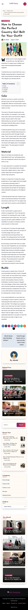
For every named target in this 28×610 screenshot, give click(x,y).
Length (5, 89)
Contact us (14, 603)
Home (3, 603)
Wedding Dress (7, 495)
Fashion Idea (6, 483)
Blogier (22, 598)
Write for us (14, 607)
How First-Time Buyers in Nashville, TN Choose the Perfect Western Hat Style (12, 380)
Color (4, 86)
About (8, 603)
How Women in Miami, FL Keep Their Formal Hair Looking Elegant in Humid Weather (13, 396)
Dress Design (6, 480)
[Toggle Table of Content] (17, 84)
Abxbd (7, 39)
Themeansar (14, 600)
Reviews (5, 491)
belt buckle (6, 271)
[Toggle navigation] (2, 4)
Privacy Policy (22, 603)
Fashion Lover (5, 20)
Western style (5, 101)
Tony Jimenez (10, 381)
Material (5, 88)
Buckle (5, 91)
